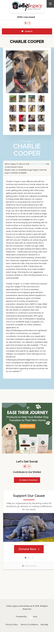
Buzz (35, 616)
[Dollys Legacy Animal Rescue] (27, 6)
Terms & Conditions (29, 624)
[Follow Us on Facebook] (25, 23)
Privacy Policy (12, 624)
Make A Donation (29, 480)
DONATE (28, 31)
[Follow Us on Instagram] (29, 23)
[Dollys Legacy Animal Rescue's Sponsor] (27, 428)
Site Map (44, 624)
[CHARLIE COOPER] (27, 71)
